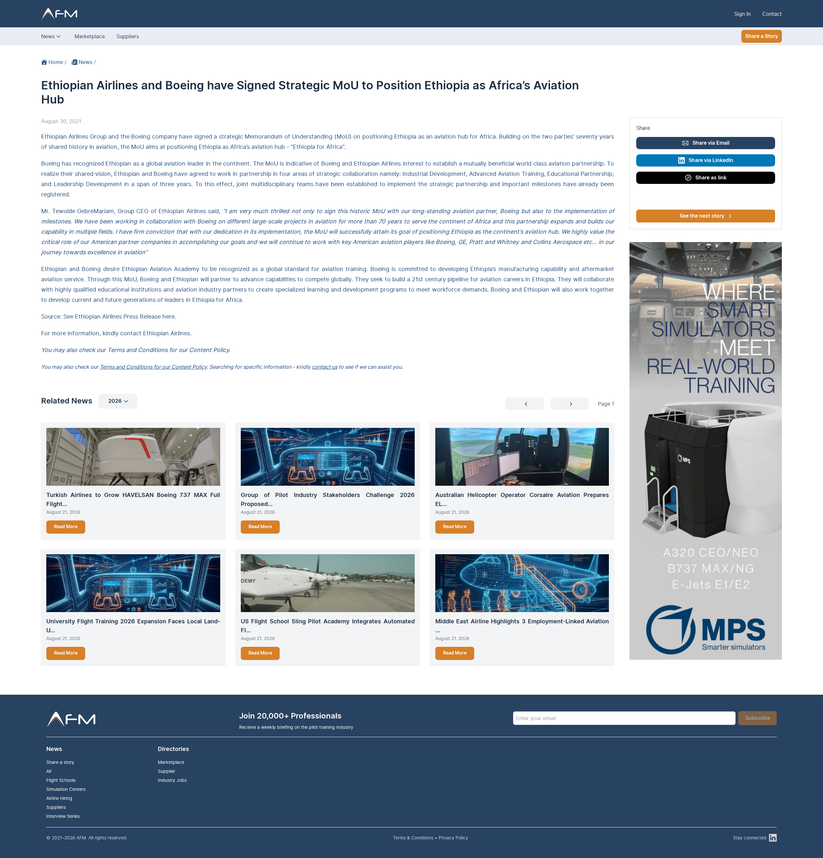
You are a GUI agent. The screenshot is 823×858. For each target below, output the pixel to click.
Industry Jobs (172, 780)
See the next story (702, 216)
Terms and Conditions (137, 350)
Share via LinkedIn (711, 160)
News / (87, 62)
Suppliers (127, 36)
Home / (58, 62)
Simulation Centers (66, 789)
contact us (324, 367)
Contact (772, 14)
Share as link (711, 177)
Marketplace (90, 36)
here (168, 316)
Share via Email (710, 143)
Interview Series (63, 816)
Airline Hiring (59, 798)
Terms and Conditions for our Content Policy (153, 367)
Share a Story (761, 36)
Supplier (166, 771)
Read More (65, 527)
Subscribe (757, 718)
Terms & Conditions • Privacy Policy (430, 837)
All (48, 771)
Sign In (742, 14)
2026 (115, 401)
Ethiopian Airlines (166, 333)
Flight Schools (61, 780)
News (48, 36)
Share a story (60, 762)
